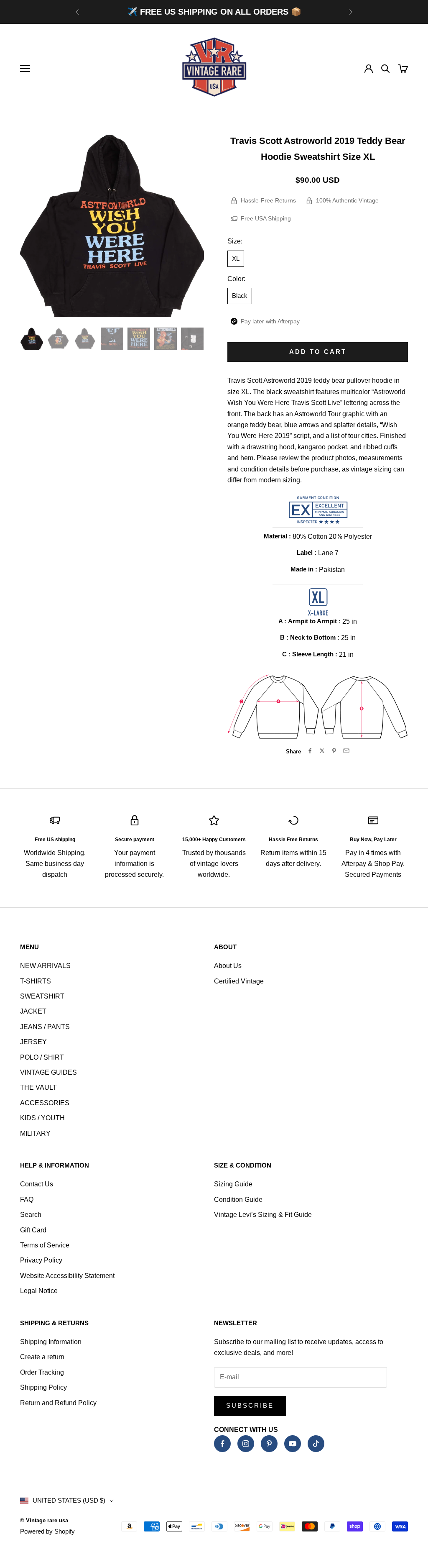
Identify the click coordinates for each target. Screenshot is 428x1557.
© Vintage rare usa (44, 1520)
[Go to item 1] (31, 339)
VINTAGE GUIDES (48, 1072)
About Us (228, 965)
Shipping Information (51, 1341)
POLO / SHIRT (42, 1057)
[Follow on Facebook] (222, 1443)
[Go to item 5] (138, 339)
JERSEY (33, 1041)
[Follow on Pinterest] (269, 1443)
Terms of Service (44, 1245)
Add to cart (317, 351)
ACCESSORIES (44, 1102)
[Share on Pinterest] (334, 751)
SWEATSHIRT (42, 996)
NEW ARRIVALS (45, 965)
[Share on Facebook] (310, 751)
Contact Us (36, 1184)
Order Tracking (42, 1372)
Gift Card (33, 1230)
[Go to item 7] (192, 339)
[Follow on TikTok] (316, 1443)
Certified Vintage (239, 981)
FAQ (26, 1199)
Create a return (42, 1356)
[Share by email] (346, 751)
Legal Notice (39, 1290)
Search (30, 1214)
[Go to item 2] (58, 339)
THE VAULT (38, 1087)
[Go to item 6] (165, 339)
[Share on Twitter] (322, 751)
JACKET (33, 1011)
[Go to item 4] (112, 339)
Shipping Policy (43, 1387)
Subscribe (250, 1405)
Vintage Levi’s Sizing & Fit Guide (263, 1214)
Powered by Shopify (47, 1531)
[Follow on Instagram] (245, 1443)
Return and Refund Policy (58, 1402)
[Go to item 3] (85, 339)
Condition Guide (238, 1199)
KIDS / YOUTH (42, 1118)
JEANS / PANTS (45, 1026)
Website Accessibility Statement (67, 1275)
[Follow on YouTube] (292, 1443)
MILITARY (35, 1133)
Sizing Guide (233, 1184)
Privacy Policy (41, 1260)
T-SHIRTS (35, 981)
